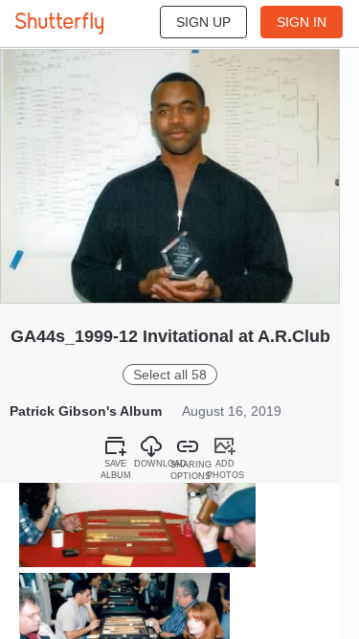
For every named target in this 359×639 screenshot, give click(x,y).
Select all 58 (170, 374)
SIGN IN (301, 22)
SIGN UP (203, 22)
